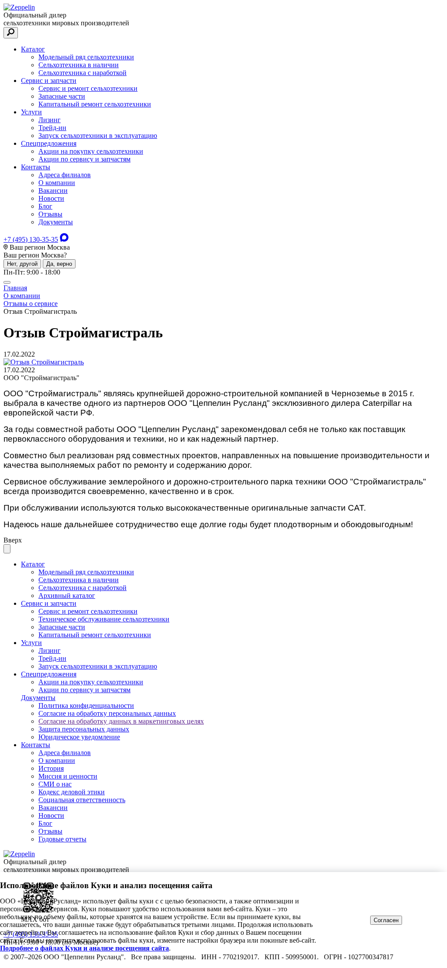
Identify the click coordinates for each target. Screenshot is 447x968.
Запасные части (61, 96)
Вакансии (53, 190)
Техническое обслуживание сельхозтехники (103, 619)
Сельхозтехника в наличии (78, 65)
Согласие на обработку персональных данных (107, 713)
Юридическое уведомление (79, 737)
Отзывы (50, 214)
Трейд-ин (52, 127)
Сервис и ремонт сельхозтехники (88, 88)
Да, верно (59, 264)
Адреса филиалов (64, 174)
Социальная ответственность (81, 799)
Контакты (35, 167)
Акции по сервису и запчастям (84, 159)
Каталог (33, 49)
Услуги (31, 112)
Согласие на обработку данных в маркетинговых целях (121, 721)
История (51, 768)
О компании (56, 182)
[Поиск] (10, 32)
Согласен (386, 920)
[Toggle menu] (6, 282)
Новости (51, 198)
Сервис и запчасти (48, 80)
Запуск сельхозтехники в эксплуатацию (97, 135)
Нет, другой (22, 264)
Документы (55, 222)
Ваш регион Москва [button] (39, 247)
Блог (45, 206)
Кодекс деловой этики (71, 792)
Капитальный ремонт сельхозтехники (94, 104)
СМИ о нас (55, 784)
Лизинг (49, 120)
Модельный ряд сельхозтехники (86, 57)
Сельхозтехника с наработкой (82, 72)
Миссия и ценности (67, 776)
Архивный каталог (66, 595)
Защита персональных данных (83, 729)
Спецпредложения (48, 143)
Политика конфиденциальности (86, 705)
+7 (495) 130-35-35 (30, 239)
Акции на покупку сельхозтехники (90, 151)
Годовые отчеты (62, 839)
